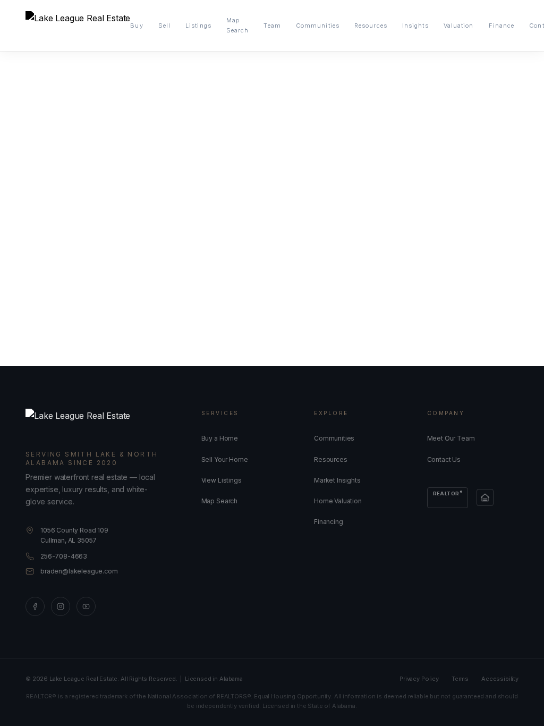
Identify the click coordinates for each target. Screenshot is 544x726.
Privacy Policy (419, 678)
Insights (415, 25)
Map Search (237, 25)
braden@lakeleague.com (79, 571)
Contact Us (444, 459)
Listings (198, 25)
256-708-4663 (63, 556)
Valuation (459, 25)
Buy (136, 25)
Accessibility (499, 678)
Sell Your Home (224, 459)
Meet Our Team (451, 438)
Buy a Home (219, 438)
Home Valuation (338, 501)
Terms (460, 678)
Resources (370, 25)
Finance (502, 25)
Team (272, 25)
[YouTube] (86, 606)
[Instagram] (60, 606)
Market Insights (337, 480)
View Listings (221, 480)
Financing (328, 522)
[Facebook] (35, 606)
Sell (164, 25)
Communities (317, 25)
